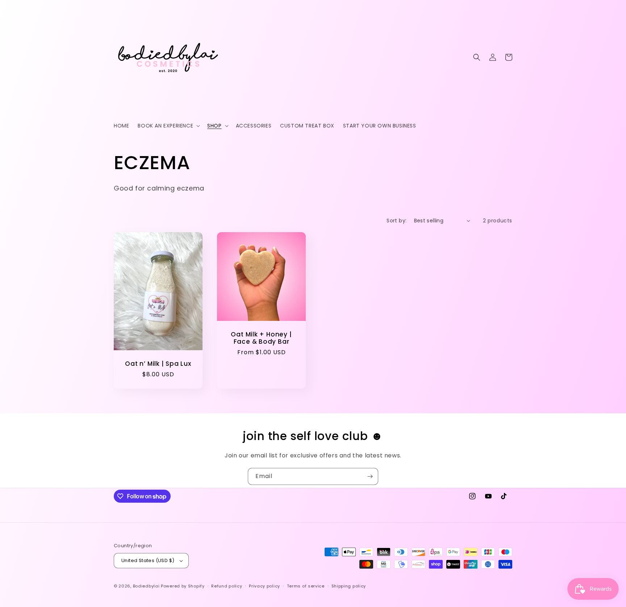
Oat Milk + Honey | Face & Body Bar (261, 338)
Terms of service (306, 586)
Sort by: (396, 220)
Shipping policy (348, 586)
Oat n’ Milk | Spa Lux (158, 364)
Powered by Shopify (183, 586)
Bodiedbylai (146, 586)
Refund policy (226, 586)
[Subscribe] (370, 476)
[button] (168, 125)
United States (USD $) (147, 560)
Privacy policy (264, 586)
